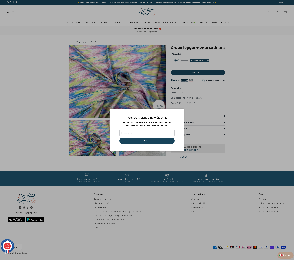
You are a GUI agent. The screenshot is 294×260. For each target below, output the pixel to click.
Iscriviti (147, 141)
